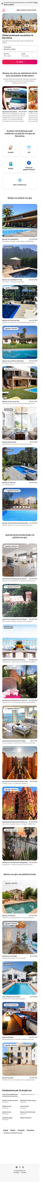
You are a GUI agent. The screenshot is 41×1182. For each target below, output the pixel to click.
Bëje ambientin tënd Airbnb (26, 10)
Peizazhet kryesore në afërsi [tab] (29, 1094)
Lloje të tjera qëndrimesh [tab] (10, 1094)
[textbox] (11, 56)
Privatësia (16, 1172)
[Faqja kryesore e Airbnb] (3, 10)
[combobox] (20, 49)
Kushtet (23, 1172)
